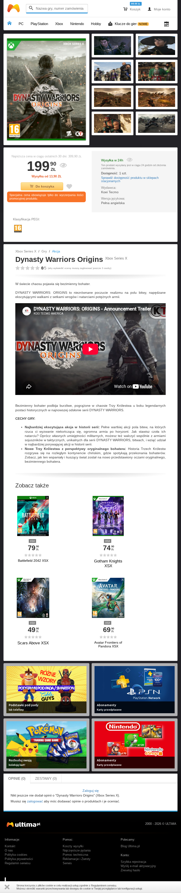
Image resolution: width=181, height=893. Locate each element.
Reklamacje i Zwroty (76, 859)
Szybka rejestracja (133, 862)
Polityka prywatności (19, 859)
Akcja (56, 251)
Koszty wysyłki (73, 846)
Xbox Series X (25, 251)
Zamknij (7, 887)
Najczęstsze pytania (76, 850)
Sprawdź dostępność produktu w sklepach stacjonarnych (130, 179)
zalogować (35, 801)
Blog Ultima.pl (130, 846)
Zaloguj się (90, 790)
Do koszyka (45, 186)
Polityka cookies (16, 854)
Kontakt (10, 846)
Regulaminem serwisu (103, 885)
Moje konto (159, 9)
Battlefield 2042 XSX (33, 560)
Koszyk (131, 9)
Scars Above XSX (33, 643)
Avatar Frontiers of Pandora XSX (108, 644)
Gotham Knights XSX (108, 563)
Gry (44, 251)
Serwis (67, 863)
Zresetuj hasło (130, 870)
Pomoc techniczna (75, 854)
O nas (9, 850)
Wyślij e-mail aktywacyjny (138, 866)
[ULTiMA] (14, 9)
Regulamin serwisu (17, 863)
